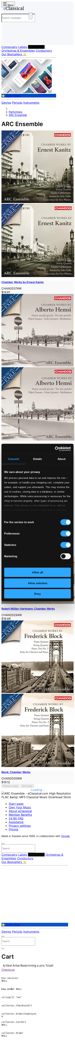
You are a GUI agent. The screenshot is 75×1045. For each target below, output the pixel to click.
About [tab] (62, 458)
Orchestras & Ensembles (18, 50)
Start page (16, 804)
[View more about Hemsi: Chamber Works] (37, 365)
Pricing (13, 829)
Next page (27, 786)
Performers (36, 47)
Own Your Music (20, 807)
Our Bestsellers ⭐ (14, 54)
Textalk (65, 836)
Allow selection (37, 583)
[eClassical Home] (37, 9)
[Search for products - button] (30, 16)
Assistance (16, 822)
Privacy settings (20, 825)
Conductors (44, 50)
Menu (10, 5)
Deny (37, 593)
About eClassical (20, 811)
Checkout (8, 970)
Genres (6, 102)
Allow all (37, 572)
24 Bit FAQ (16, 818)
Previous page (10, 786)
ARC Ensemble (18, 115)
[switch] (65, 534)
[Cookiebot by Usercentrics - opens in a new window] (55, 448)
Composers (9, 47)
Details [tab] (37, 458)
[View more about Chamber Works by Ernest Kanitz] (37, 202)
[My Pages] (6, 39)
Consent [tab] (13, 458)
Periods (17, 102)
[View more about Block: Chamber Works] (37, 692)
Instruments (31, 102)
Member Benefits (20, 815)
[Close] (2, 843)
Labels (22, 47)
